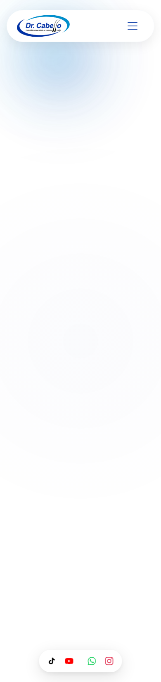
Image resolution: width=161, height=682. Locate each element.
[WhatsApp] (92, 661)
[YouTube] (69, 661)
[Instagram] (109, 661)
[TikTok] (52, 661)
